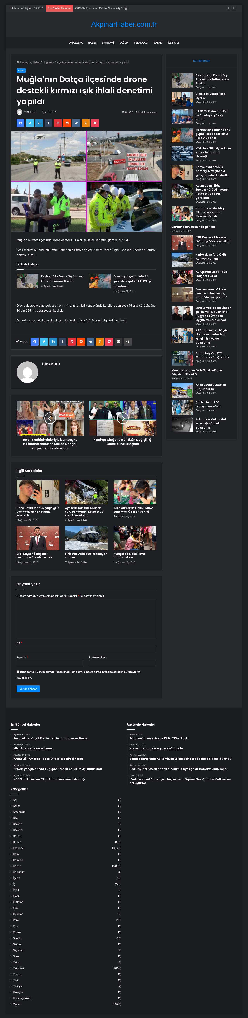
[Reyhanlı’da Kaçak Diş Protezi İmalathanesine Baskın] (27, 281)
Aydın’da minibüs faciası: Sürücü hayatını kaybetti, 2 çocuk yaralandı (84, 511)
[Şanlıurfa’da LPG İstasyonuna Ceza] (182, 407)
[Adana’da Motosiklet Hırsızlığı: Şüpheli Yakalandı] (182, 424)
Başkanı (18, 829)
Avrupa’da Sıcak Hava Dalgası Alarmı (129, 555)
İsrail (16, 890)
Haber (92, 42)
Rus (15, 926)
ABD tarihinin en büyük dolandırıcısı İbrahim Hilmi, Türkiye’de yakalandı (211, 336)
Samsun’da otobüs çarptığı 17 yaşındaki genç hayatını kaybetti (38, 511)
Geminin (18, 860)
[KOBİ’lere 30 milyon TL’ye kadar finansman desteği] (182, 153)
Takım (16, 962)
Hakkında (18, 872)
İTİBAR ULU (30, 112)
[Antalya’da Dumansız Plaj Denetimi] (182, 390)
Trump (17, 974)
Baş (15, 817)
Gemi (16, 854)
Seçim (17, 944)
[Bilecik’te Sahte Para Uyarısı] (182, 99)
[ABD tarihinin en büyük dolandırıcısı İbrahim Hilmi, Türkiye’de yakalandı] (182, 335)
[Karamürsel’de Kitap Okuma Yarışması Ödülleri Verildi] (135, 492)
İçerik (16, 878)
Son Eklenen (201, 61)
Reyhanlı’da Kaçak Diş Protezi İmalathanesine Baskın (212, 79)
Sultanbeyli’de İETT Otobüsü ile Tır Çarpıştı (212, 355)
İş (14, 884)
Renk (16, 920)
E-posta (22, 657)
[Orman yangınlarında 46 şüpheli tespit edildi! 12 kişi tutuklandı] (100, 281)
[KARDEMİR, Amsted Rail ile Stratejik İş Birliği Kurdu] (182, 116)
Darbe (17, 835)
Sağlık (123, 42)
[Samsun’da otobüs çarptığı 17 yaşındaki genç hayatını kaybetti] (38, 492)
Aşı (15, 799)
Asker (16, 805)
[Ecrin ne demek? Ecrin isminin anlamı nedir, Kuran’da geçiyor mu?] (182, 294)
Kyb (15, 908)
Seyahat (18, 950)
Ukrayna (18, 992)
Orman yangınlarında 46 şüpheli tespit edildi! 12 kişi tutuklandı (132, 281)
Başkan (17, 823)
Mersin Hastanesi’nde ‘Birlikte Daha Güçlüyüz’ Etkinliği (197, 372)
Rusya (17, 932)
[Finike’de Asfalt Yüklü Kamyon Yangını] (86, 538)
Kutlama (18, 902)
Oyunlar (18, 914)
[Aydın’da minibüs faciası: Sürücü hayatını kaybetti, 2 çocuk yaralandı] (86, 492)
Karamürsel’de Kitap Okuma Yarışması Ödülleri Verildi (134, 510)
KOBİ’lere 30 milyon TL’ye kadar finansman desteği (213, 152)
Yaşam (158, 42)
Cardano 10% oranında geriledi (194, 227)
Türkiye (17, 986)
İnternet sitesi (97, 657)
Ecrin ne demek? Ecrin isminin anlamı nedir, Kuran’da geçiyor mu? (211, 293)
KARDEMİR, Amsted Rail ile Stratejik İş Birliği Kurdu (105, 8)
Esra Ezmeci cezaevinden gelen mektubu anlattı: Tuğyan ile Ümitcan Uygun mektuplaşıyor (213, 314)
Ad (19, 642)
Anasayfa (76, 42)
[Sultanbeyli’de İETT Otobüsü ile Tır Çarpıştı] (182, 358)
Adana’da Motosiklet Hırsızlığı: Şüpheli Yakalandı (211, 423)
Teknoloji (141, 42)
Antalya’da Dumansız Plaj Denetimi (211, 387)
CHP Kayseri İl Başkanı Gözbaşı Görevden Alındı (34, 555)
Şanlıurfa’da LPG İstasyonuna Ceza (209, 404)
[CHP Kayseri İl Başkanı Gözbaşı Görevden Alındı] (38, 538)
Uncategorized (22, 998)
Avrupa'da (19, 811)
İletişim (173, 42)
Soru (16, 956)
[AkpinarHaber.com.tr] (124, 24)
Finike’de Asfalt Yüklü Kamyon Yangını (86, 555)
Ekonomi (108, 42)
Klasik (16, 896)
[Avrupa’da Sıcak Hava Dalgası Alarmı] (135, 538)
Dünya (17, 841)
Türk (15, 980)
